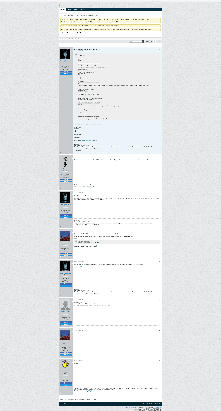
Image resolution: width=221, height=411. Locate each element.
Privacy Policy (158, 407)
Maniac (65, 168)
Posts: (64, 69)
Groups (82, 9)
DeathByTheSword (65, 61)
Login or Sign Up (156, 1)
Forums (62, 9)
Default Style (65, 403)
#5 (159, 261)
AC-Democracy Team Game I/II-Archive (89, 15)
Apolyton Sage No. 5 (65, 170)
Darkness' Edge (65, 311)
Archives (77, 15)
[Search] (143, 41)
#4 (159, 231)
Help (144, 403)
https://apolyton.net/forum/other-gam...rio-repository (74, 22)
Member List (63, 12)
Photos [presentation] (77, 38)
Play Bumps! (77, 391)
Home (61, 399)
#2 (159, 157)
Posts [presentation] (61, 38)
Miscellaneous (71, 15)
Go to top (158, 403)
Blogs (69, 9)
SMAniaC (80, 186)
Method (65, 242)
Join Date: (63, 66)
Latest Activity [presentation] (69, 38)
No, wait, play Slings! (86, 391)
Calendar (70, 12)
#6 (159, 300)
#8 (159, 360)
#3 (159, 193)
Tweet (66, 73)
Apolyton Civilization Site (131, 407)
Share (66, 71)
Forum (65, 15)
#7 (159, 330)
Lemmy (65, 372)
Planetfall (90, 186)
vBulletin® (154, 408)
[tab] (61, 38)
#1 (159, 49)
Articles (76, 9)
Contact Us (150, 403)
